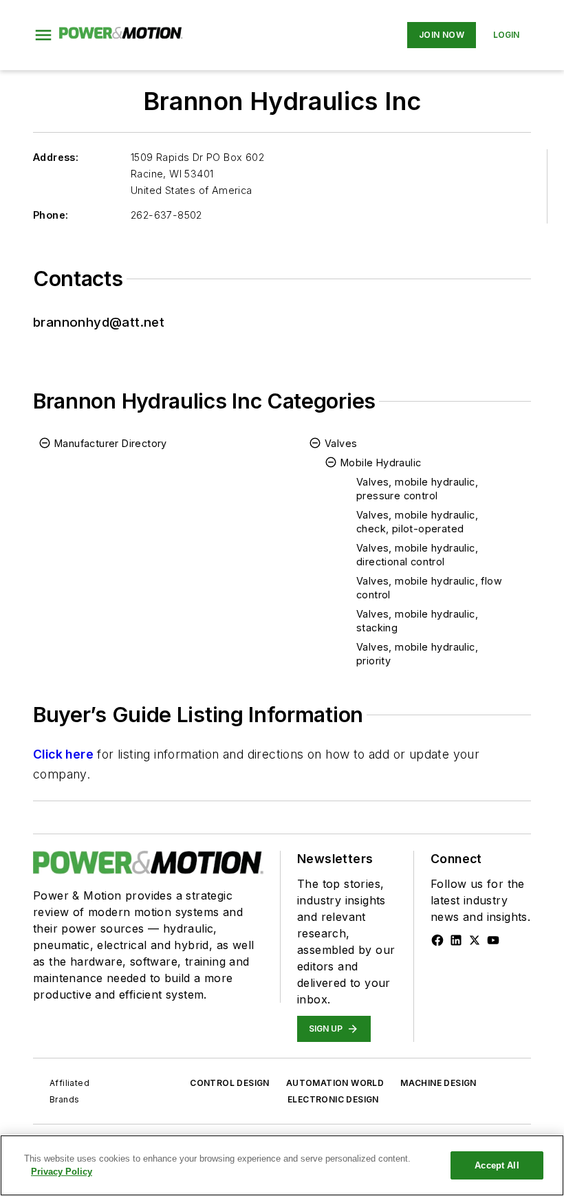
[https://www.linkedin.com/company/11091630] (456, 940)
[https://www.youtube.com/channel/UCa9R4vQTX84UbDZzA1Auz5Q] (493, 940)
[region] (282, 1165)
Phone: (50, 215)
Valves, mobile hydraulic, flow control (429, 587)
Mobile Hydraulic (380, 462)
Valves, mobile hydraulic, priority (417, 653)
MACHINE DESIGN (438, 1083)
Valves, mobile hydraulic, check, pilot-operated (417, 521)
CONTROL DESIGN (230, 1083)
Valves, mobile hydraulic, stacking (417, 620)
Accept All (497, 1165)
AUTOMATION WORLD (335, 1083)
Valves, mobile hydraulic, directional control (417, 554)
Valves (341, 443)
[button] (43, 35)
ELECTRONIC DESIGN (333, 1099)
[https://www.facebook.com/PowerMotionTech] (437, 940)
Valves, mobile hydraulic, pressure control (417, 488)
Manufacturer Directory (110, 443)
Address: (55, 157)
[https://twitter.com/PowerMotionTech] (474, 940)
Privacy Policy (61, 1171)
